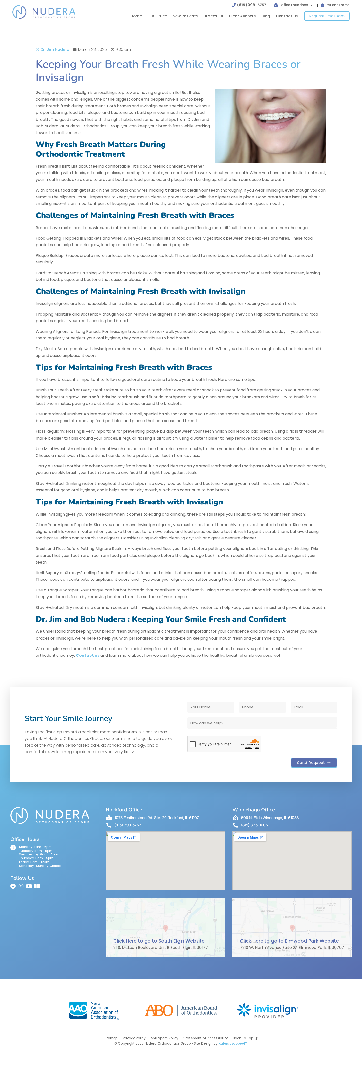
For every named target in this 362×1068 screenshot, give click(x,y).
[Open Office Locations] (311, 5)
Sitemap (111, 1038)
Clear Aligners (242, 16)
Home (136, 16)
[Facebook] (13, 886)
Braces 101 (213, 16)
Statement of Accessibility (205, 1038)
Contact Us (287, 16)
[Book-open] (36, 886)
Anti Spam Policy (164, 1038)
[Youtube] (29, 886)
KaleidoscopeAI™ (233, 1044)
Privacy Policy (134, 1038)
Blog (266, 16)
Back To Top (244, 1038)
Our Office (157, 16)
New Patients (185, 16)
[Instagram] (21, 886)
